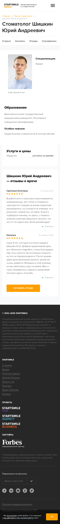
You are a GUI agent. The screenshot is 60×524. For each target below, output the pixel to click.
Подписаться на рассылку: (14, 474)
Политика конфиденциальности (17, 504)
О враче (6, 41)
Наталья (11, 235)
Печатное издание (11, 373)
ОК (52, 517)
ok (25, 490)
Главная (6, 16)
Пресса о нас (8, 382)
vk (11, 490)
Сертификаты (49, 41)
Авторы (5, 369)
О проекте (7, 365)
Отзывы (33, 41)
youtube (18, 490)
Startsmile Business (11, 377)
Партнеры (7, 386)
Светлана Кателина (17, 190)
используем (12, 516)
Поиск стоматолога (23, 16)
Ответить (49, 226)
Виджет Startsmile (10, 390)
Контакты (20, 41)
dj (4, 490)
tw (32, 490)
